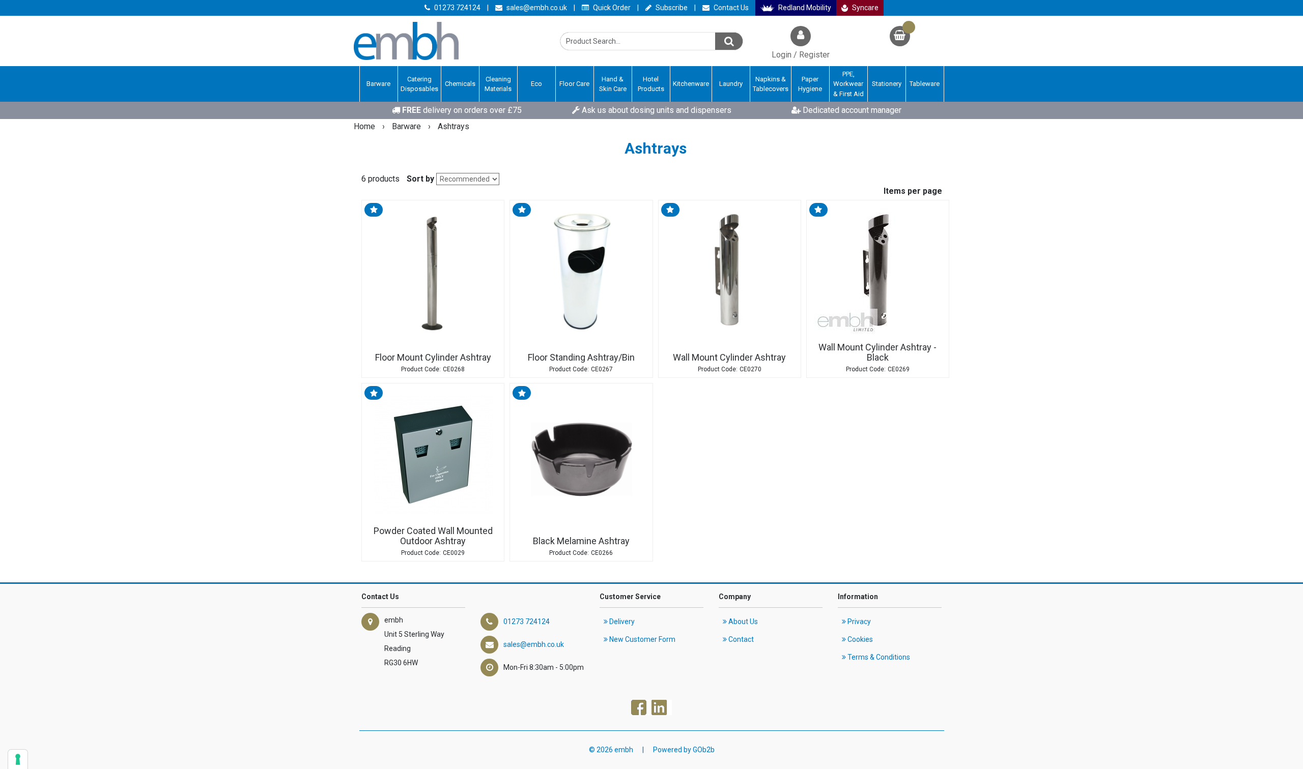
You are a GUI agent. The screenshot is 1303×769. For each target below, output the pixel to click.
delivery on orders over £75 (462, 110)
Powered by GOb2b (684, 750)
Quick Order (611, 8)
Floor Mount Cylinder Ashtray (433, 357)
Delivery (621, 621)
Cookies (859, 639)
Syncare (865, 8)
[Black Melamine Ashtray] (581, 454)
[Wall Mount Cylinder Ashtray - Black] (877, 271)
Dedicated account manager (851, 110)
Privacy (858, 621)
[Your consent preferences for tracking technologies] (17, 759)
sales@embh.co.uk (536, 8)
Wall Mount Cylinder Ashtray (729, 357)
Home (365, 126)
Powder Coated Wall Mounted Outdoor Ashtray (433, 536)
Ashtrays (453, 126)
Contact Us (730, 8)
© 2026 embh (611, 750)
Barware (407, 126)
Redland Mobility (804, 8)
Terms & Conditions (878, 657)
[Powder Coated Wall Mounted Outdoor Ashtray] (432, 454)
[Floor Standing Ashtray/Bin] (581, 271)
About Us (742, 621)
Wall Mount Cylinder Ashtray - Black (877, 352)
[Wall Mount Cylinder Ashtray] (729, 271)
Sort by (420, 179)
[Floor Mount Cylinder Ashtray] (432, 271)
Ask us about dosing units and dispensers (655, 110)
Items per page (913, 191)
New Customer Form (641, 639)
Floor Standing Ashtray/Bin (581, 357)
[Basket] (900, 37)
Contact (740, 639)
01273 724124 (456, 8)
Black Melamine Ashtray (581, 541)
